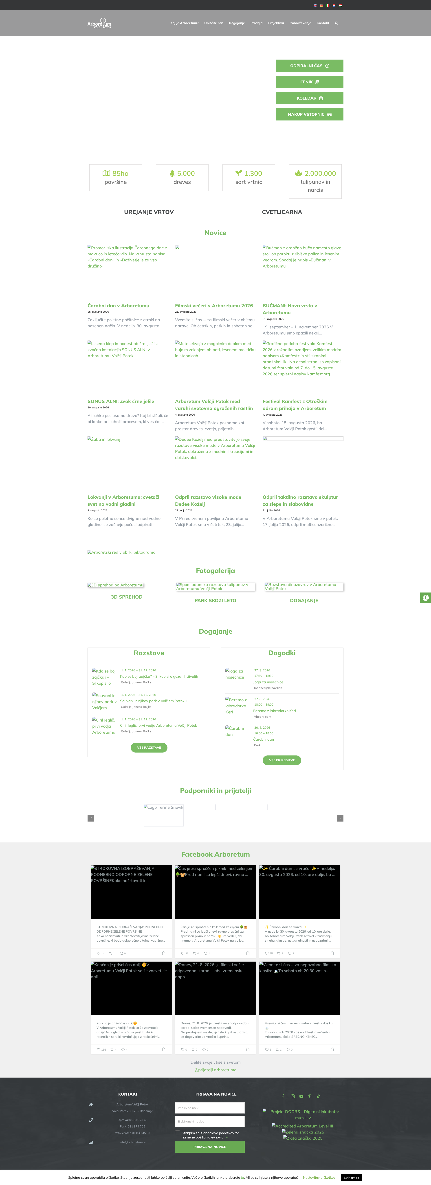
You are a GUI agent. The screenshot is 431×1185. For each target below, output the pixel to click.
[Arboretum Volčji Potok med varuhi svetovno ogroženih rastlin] (215, 367)
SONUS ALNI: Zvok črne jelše (121, 401)
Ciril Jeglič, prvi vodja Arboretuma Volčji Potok (158, 725)
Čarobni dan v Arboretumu (118, 305)
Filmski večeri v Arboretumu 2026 (214, 305)
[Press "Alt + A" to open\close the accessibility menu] (425, 597)
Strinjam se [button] (351, 1177)
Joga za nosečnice (268, 682)
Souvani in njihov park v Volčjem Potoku (153, 701)
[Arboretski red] (122, 552)
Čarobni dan (263, 739)
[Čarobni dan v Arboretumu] (128, 272)
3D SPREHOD (127, 597)
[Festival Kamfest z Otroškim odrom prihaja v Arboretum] (303, 367)
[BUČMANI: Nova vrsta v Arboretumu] (303, 272)
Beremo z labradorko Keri (274, 710)
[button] (336, 23)
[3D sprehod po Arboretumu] (115, 585)
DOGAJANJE (304, 600)
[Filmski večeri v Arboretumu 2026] (215, 272)
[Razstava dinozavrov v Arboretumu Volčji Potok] (304, 584)
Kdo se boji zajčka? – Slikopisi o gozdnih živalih (159, 676)
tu (242, 1177)
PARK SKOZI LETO (215, 600)
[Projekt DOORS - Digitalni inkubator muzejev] (303, 1111)
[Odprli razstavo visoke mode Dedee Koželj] (215, 463)
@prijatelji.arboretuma (215, 1069)
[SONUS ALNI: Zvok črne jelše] (128, 367)
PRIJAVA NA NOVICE (210, 1147)
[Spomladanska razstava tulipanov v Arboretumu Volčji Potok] (215, 584)
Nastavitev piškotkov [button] (319, 1177)
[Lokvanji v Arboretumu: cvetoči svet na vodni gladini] (128, 463)
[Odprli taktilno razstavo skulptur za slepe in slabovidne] (303, 463)
